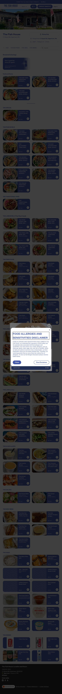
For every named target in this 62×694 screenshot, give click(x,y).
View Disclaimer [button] (41, 362)
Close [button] (17, 362)
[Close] (49, 329)
